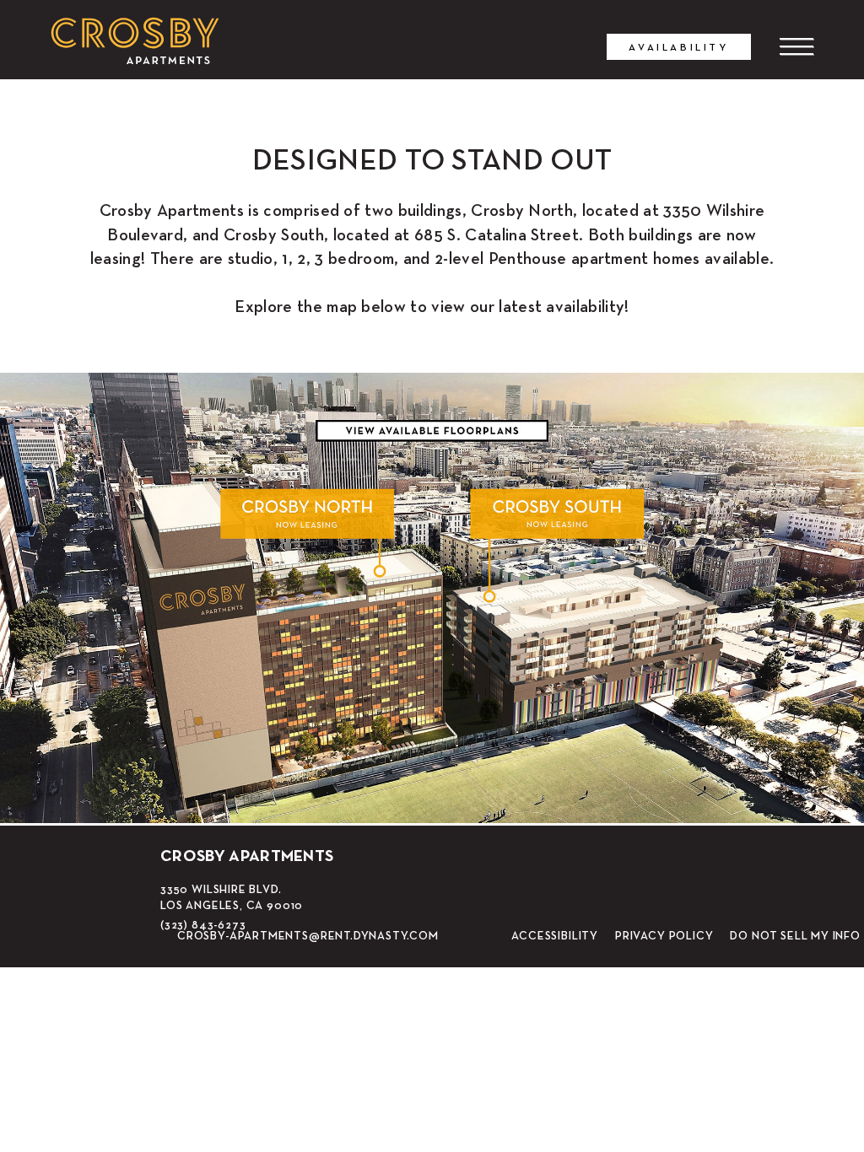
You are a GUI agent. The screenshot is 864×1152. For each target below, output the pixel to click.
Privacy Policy (664, 936)
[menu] (796, 46)
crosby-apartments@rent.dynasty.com (308, 936)
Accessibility (554, 936)
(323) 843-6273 (203, 925)
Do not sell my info (795, 936)
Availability (678, 46)
